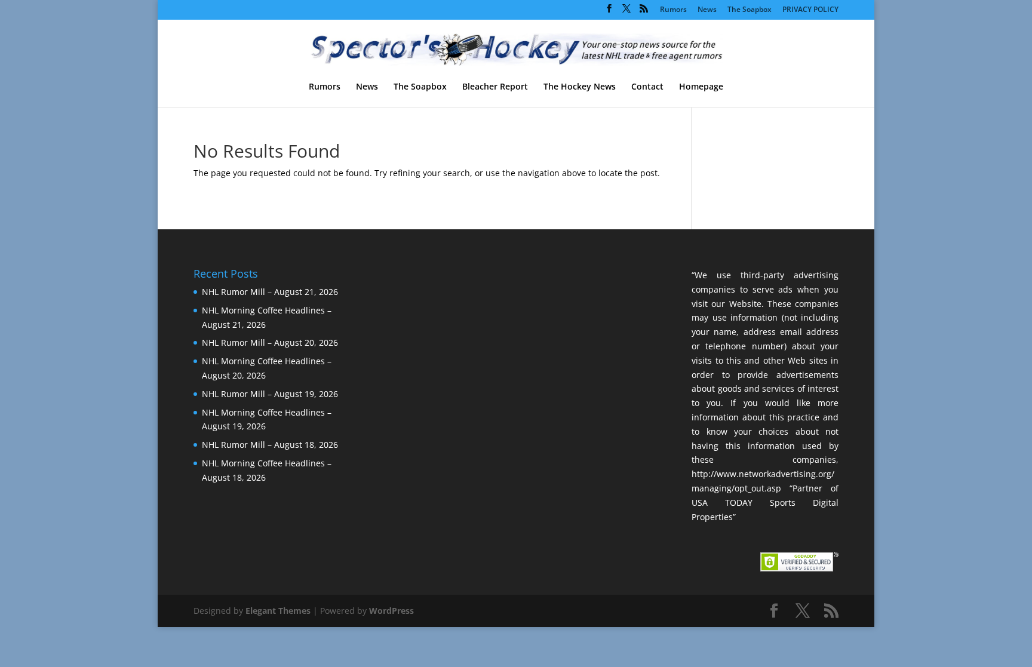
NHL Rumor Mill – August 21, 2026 (270, 291)
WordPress (391, 610)
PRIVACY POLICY (810, 10)
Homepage (701, 87)
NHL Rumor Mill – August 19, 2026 (270, 393)
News (707, 10)
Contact (647, 87)
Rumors (673, 10)
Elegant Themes (278, 610)
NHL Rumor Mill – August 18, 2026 (270, 444)
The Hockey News (579, 87)
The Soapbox (749, 10)
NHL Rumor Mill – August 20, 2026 (270, 342)
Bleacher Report (495, 87)
